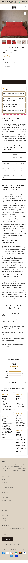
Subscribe (7, 539)
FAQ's (3, 495)
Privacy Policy (5, 490)
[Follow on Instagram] (10, 544)
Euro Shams (5, 518)
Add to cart (14, 77)
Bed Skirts (4, 510)
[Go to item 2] (9, 42)
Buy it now (14, 82)
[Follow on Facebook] (2, 544)
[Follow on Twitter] (6, 544)
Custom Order (5, 497)
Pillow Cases (5, 520)
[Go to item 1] (4, 42)
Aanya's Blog (5, 492)
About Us (4, 479)
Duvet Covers (5, 515)
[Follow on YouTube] (18, 544)
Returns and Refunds (7, 487)
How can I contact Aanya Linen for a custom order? (12, 345)
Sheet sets (4, 508)
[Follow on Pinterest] (14, 544)
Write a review (12, 382)
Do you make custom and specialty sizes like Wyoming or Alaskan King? (13, 327)
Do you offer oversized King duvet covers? (11, 314)
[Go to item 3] (14, 42)
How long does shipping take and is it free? (12, 333)
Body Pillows (5, 513)
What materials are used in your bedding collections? (11, 321)
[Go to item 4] (18, 42)
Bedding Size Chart (7, 500)
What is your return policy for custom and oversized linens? (13, 339)
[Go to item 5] (23, 42)
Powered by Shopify (20, 549)
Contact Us (4, 482)
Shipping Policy (5, 485)
